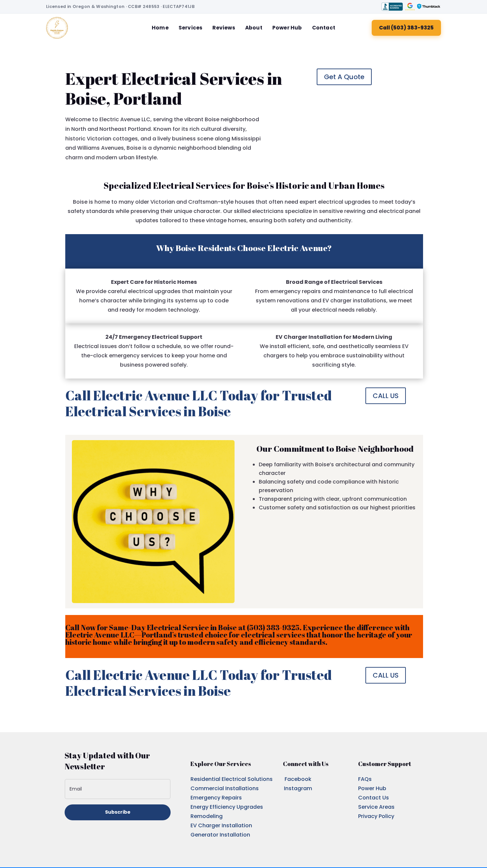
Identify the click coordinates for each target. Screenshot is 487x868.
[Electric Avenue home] (57, 28)
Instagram (298, 788)
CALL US (386, 395)
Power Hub (287, 27)
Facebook (298, 779)
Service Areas (376, 807)
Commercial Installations (224, 788)
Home (160, 27)
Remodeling (206, 816)
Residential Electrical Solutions (231, 779)
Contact (323, 27)
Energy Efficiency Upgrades (226, 807)
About (253, 27)
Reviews (223, 27)
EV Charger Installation (221, 825)
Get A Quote (344, 76)
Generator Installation (220, 835)
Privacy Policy (376, 816)
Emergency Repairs (216, 797)
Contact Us (373, 797)
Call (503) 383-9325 (406, 27)
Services (191, 27)
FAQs (365, 779)
